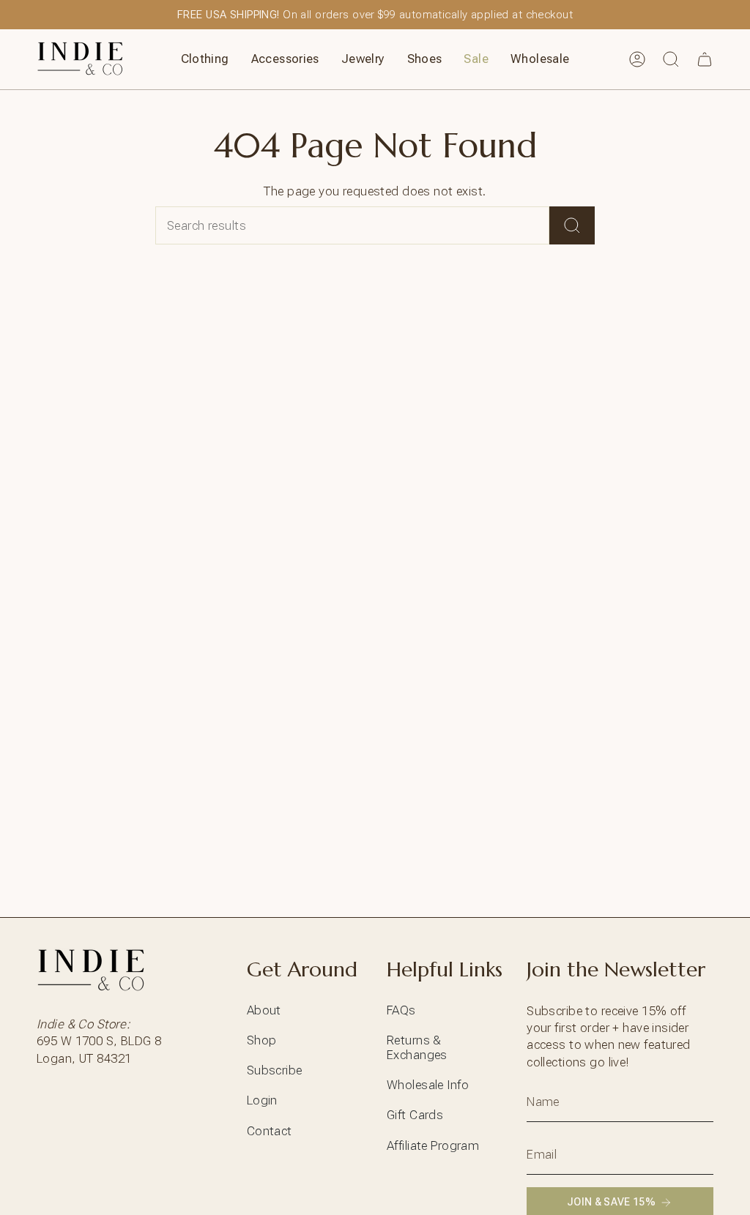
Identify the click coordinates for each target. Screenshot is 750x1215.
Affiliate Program (433, 1145)
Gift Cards (415, 1114)
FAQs (401, 1010)
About (264, 1010)
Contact (269, 1131)
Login (262, 1100)
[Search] (572, 225)
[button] (205, 59)
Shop (262, 1040)
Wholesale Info (428, 1084)
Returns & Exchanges (417, 1047)
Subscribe (274, 1070)
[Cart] (704, 59)
